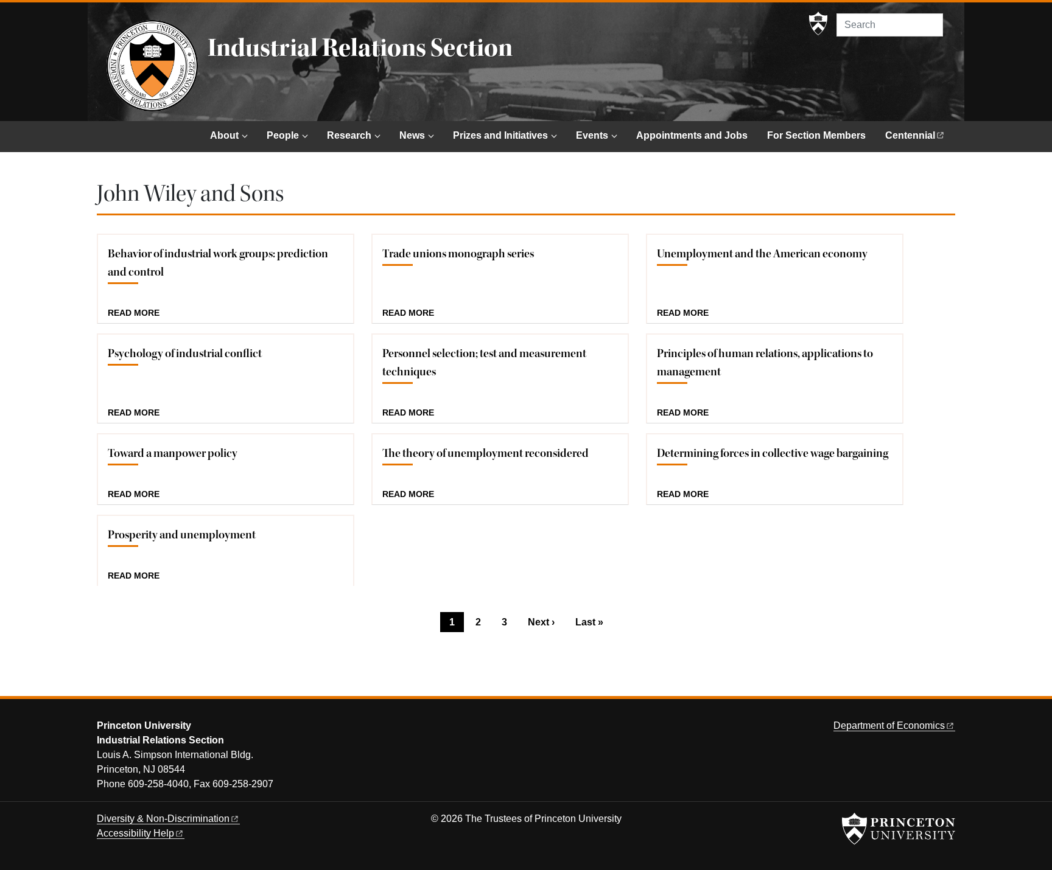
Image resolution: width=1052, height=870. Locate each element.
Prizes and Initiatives (500, 135)
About (224, 135)
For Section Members (816, 135)
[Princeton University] (818, 24)
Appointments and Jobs (692, 135)
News (412, 135)
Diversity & (163, 818)
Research (349, 135)
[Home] (152, 65)
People (283, 135)
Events (592, 135)
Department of (889, 725)
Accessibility (135, 833)
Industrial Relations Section (360, 48)
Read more (134, 313)
